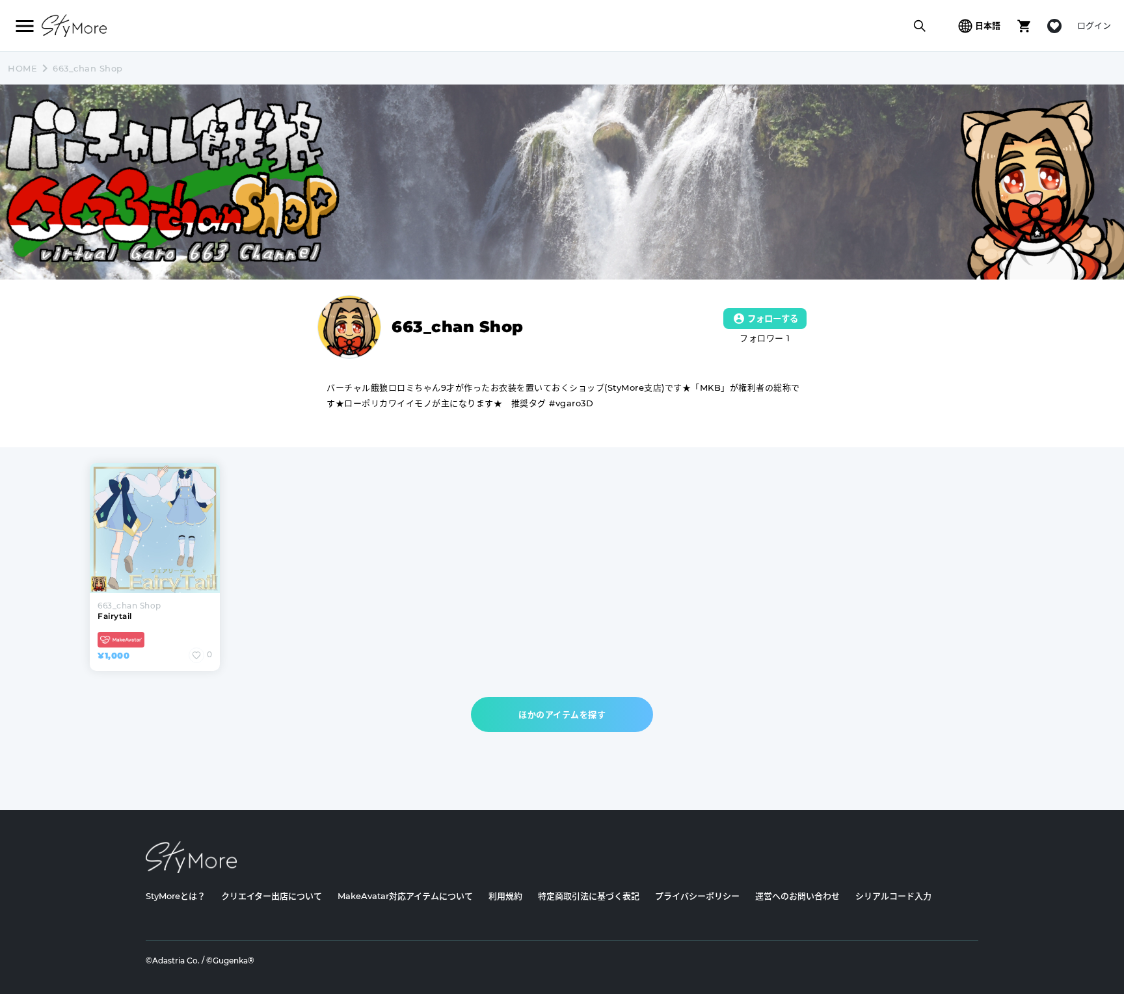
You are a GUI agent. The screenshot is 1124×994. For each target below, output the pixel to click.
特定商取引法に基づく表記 (588, 896)
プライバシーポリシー (697, 896)
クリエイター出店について (271, 896)
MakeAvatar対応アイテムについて (405, 896)
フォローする (772, 318)
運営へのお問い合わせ (797, 896)
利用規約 (505, 896)
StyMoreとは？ (176, 896)
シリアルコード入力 (893, 896)
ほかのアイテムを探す (562, 714)
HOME (22, 68)
